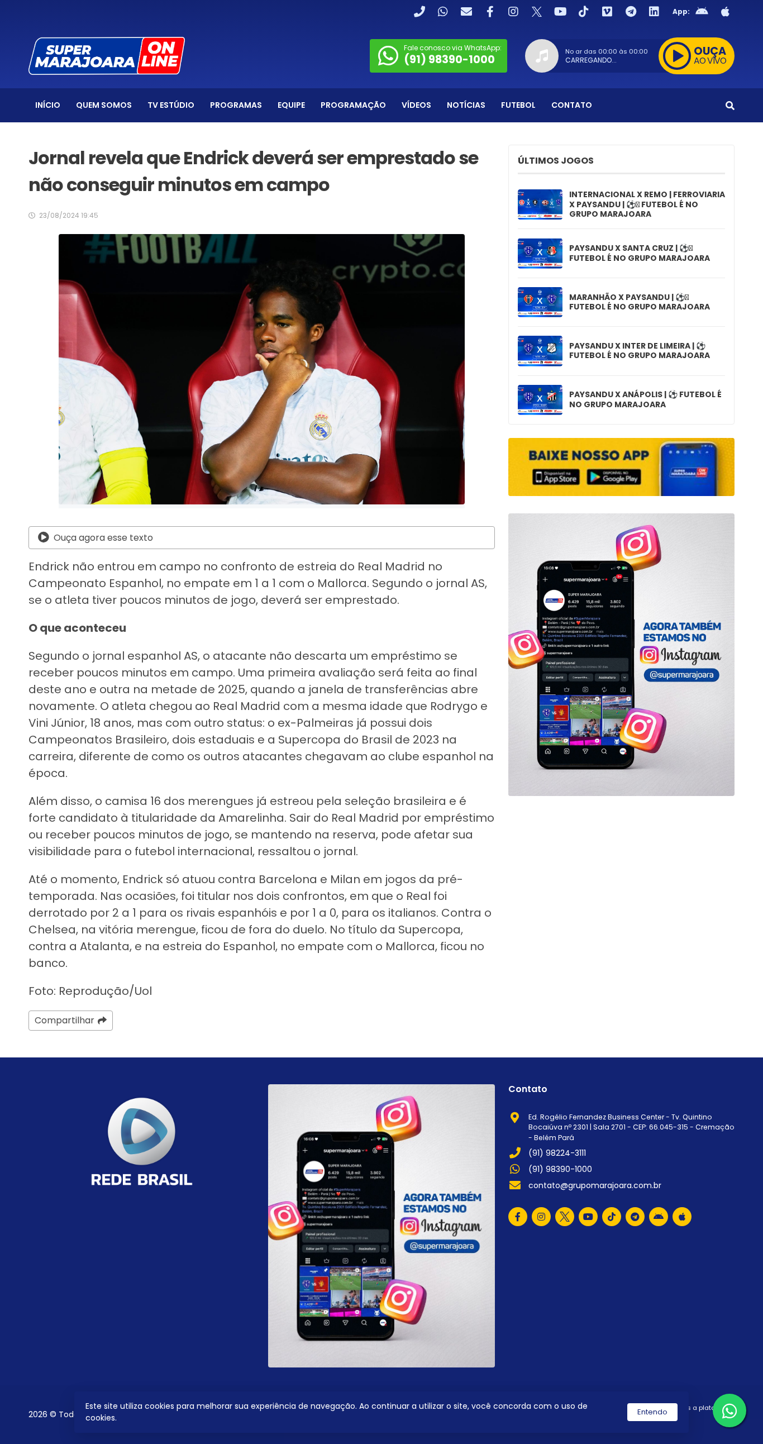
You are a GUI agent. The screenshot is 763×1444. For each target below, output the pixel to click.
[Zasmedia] (707, 1421)
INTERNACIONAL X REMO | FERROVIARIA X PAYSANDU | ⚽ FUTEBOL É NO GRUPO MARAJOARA (647, 205)
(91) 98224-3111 (557, 1153)
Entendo (652, 1412)
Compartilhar (64, 1020)
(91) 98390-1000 (560, 1169)
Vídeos (416, 105)
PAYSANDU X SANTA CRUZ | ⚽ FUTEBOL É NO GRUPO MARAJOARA (639, 253)
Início (47, 105)
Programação (353, 105)
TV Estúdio (170, 105)
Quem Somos (104, 105)
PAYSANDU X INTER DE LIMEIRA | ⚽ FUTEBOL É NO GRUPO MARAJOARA (639, 351)
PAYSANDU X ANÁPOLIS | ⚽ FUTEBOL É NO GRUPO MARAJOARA (645, 399)
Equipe (291, 105)
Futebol (518, 105)
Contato (571, 105)
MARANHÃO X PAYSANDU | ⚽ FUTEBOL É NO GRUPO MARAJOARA (639, 302)
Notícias (466, 105)
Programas (236, 105)
